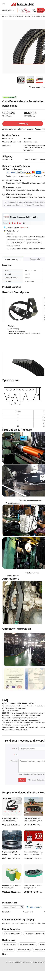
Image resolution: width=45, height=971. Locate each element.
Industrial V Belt (23, 950)
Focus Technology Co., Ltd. (29, 962)
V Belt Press (8, 950)
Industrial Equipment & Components (20, 16)
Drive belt (5, 912)
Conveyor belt (28, 912)
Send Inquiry (23, 124)
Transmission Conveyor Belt (35, 933)
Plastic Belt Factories (27, 944)
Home (4, 16)
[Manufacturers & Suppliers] (22, 4)
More (4, 954)
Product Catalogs (34, 907)
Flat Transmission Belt (12, 933)
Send (22, 780)
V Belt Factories (9, 944)
